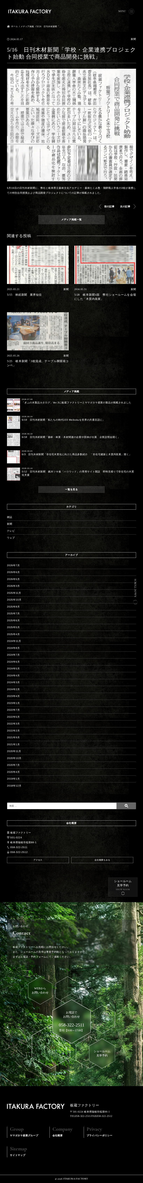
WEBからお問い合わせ (40, 990)
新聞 (9, 523)
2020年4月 (13, 772)
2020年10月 (14, 758)
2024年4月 (13, 675)
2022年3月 (13, 723)
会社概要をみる (102, 860)
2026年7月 (13, 565)
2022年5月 (13, 716)
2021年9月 (13, 737)
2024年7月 (13, 654)
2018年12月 (14, 785)
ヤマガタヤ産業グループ (24, 1132)
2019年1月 (13, 778)
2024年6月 (13, 661)
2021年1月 (13, 744)
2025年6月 (13, 620)
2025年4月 (13, 634)
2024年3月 (13, 682)
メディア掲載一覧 (71, 219)
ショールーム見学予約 (123, 883)
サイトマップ (18, 1151)
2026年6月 (13, 572)
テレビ (11, 530)
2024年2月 (13, 689)
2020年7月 (13, 765)
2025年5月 (13, 627)
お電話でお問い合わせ (71, 1019)
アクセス (37, 860)
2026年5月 (13, 579)
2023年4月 (13, 696)
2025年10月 (14, 599)
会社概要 (62, 1132)
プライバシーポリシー (99, 1132)
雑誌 (9, 517)
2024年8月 (13, 648)
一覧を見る (71, 489)
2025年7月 (13, 613)
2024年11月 (14, 641)
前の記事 (109, 206)
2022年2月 (13, 730)
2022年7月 (13, 709)
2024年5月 (13, 668)
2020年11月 (14, 751)
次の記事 (125, 206)
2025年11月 (14, 593)
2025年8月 (13, 606)
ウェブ (11, 537)
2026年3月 (13, 586)
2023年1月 (13, 703)
